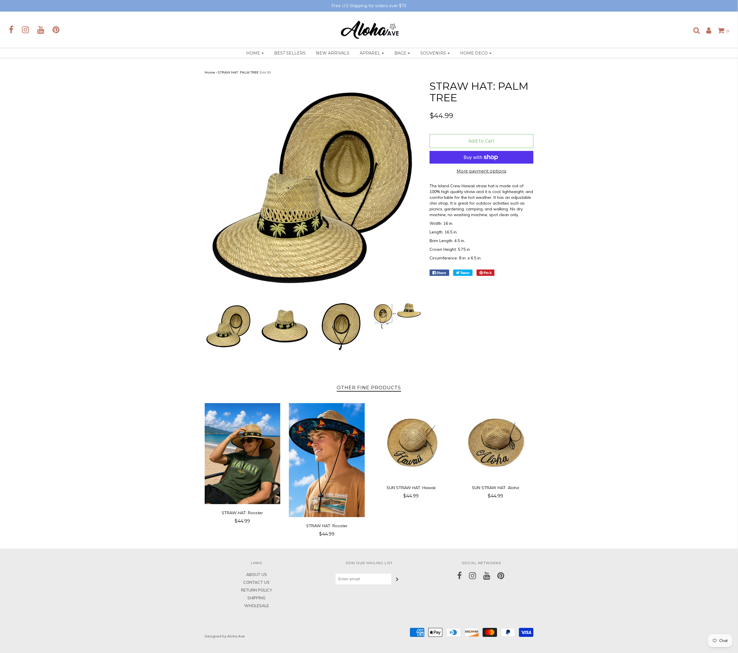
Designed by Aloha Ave (225, 636)
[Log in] (706, 30)
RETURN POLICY (256, 590)
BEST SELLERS (290, 53)
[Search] (694, 30)
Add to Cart (481, 141)
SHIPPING (256, 597)
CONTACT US (256, 582)
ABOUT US (256, 574)
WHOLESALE (256, 605)
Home (210, 72)
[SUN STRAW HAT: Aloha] (495, 441)
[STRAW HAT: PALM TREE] (228, 326)
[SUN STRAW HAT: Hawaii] (411, 441)
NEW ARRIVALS (332, 53)
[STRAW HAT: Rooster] (242, 453)
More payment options (481, 171)
